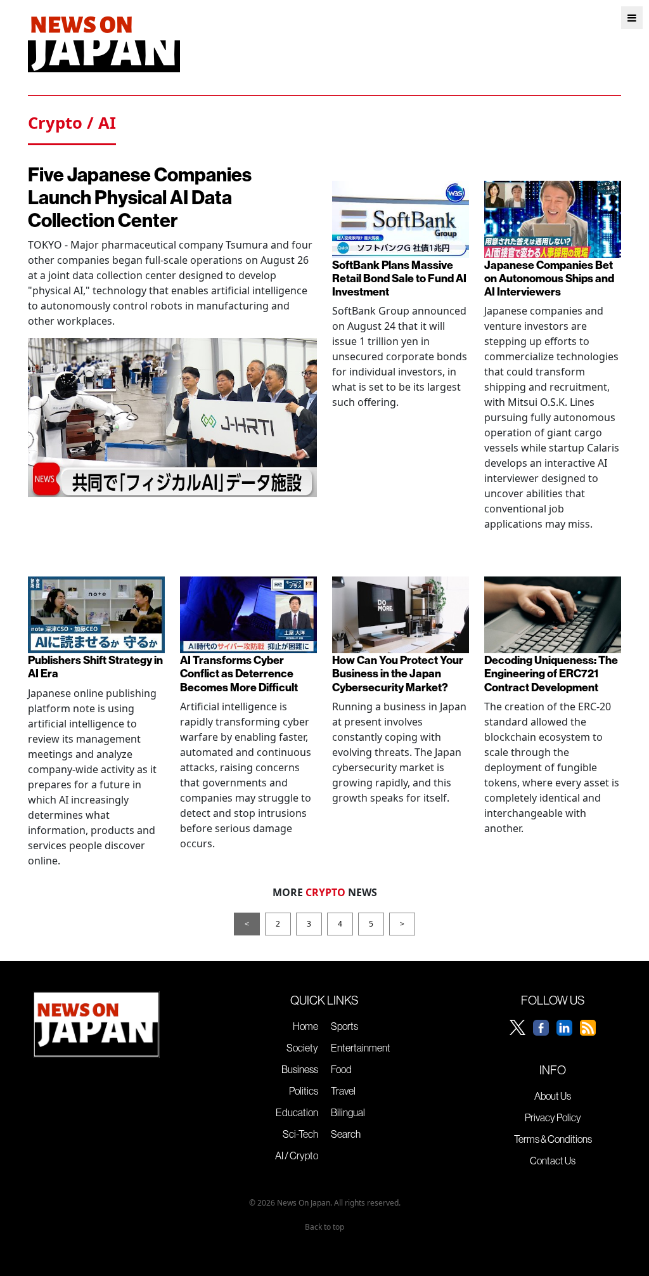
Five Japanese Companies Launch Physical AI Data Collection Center (140, 197)
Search (346, 1134)
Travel (343, 1090)
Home (305, 1026)
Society (302, 1047)
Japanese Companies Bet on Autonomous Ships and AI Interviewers (549, 278)
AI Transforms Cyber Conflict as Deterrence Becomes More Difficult (239, 673)
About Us (552, 1096)
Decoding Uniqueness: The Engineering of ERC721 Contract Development (551, 673)
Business (299, 1069)
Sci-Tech (300, 1134)
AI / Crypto (296, 1155)
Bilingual (348, 1112)
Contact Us (552, 1160)
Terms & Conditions (553, 1139)
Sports (344, 1026)
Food (341, 1069)
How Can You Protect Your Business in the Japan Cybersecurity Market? (397, 673)
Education (297, 1112)
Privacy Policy (553, 1117)
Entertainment (360, 1047)
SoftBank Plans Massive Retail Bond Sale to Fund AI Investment (399, 278)
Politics (303, 1090)
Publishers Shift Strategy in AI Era (95, 666)
